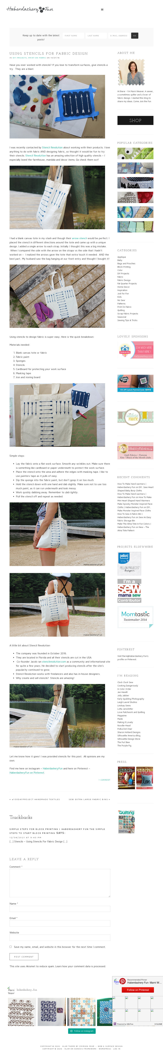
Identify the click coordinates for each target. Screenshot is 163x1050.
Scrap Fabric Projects (127, 313)
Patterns (121, 303)
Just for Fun (123, 293)
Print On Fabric (37, 58)
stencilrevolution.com (54, 661)
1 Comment (104, 780)
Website (14, 932)
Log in (116, 1049)
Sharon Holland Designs (128, 732)
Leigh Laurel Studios (127, 702)
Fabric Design (124, 280)
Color (120, 270)
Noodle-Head (124, 725)
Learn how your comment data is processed (80, 966)
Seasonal (121, 317)
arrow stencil (79, 238)
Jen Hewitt (122, 692)
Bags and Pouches (126, 263)
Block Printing (124, 267)
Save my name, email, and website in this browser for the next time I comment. (60, 946)
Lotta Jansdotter (125, 709)
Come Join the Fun (142, 101)
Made (120, 719)
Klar (67, 1049)
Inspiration (122, 290)
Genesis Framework (85, 1049)
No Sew (121, 300)
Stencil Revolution (52, 147)
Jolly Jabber (123, 695)
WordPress (105, 1049)
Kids (119, 297)
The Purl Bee (123, 742)
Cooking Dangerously (127, 685)
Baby (119, 260)
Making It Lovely (125, 722)
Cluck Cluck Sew (125, 682)
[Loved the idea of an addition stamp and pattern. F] (81, 1012)
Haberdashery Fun (30, 11)
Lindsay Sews (124, 705)
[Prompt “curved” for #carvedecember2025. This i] (22, 1012)
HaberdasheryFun (53, 768)
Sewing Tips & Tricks (127, 320)
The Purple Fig (124, 745)
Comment (16, 866)
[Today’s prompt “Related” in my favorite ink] (52, 1012)
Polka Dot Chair (124, 729)
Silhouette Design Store (128, 739)
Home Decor (123, 287)
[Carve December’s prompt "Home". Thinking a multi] (111, 1012)
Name (14, 903)
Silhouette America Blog (128, 735)
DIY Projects (20, 58)
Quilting (121, 310)
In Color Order (124, 689)
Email (14, 918)
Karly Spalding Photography (130, 699)
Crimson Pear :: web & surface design (101, 1046)
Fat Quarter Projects (127, 283)
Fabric (120, 277)
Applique (121, 257)
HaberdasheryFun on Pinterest (27, 772)
